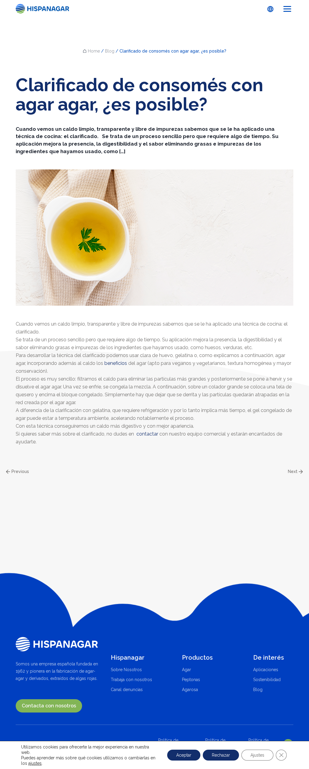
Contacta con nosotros (49, 706)
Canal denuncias (127, 689)
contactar (147, 434)
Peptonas (191, 679)
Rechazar (221, 755)
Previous (19, 471)
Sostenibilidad (267, 679)
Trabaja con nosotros (131, 679)
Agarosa (190, 689)
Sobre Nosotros (126, 669)
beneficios (115, 363)
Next (293, 471)
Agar (186, 669)
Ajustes (257, 755)
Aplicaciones (265, 669)
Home (94, 51)
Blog (109, 51)
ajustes (35, 763)
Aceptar (183, 755)
